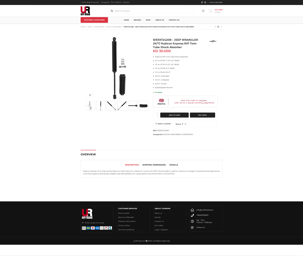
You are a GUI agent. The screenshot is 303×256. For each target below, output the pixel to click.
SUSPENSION (99, 27)
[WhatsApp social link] (185, 124)
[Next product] (221, 26)
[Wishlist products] (203, 11)
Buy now (202, 115)
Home (83, 27)
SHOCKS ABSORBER (113, 27)
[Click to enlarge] (90, 95)
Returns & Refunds (126, 217)
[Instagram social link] (205, 2)
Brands (157, 217)
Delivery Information (127, 221)
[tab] (132, 164)
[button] (88, 106)
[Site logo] (85, 11)
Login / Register (161, 230)
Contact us (159, 221)
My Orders (159, 225)
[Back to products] (218, 26)
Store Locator (124, 213)
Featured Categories (94, 20)
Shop (90, 27)
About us (158, 213)
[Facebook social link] (202, 2)
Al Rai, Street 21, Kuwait (94, 223)
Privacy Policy (124, 225)
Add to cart (174, 115)
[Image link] (87, 214)
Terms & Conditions (126, 230)
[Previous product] (215, 26)
